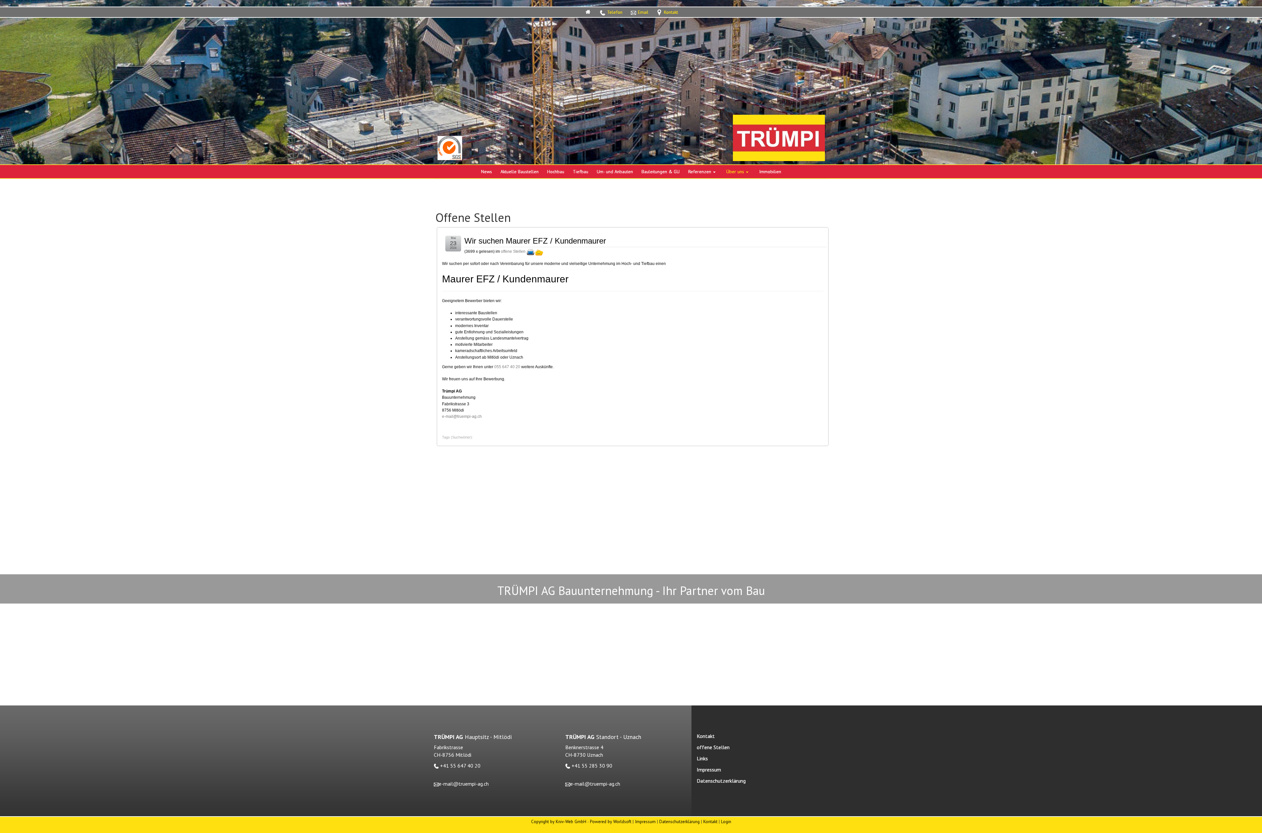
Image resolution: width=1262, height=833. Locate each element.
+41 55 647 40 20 (460, 765)
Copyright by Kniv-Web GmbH (558, 821)
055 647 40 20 (507, 367)
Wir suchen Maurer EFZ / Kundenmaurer (535, 240)
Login (726, 821)
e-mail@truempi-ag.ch (462, 416)
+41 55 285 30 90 (592, 765)
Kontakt (710, 821)
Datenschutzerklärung (679, 821)
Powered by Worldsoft (610, 821)
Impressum (645, 821)
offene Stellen (513, 251)
